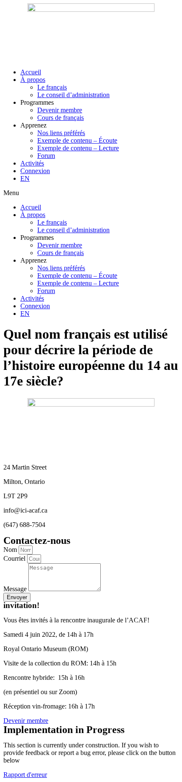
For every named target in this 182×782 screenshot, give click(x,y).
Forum (46, 155)
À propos (32, 79)
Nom (11, 549)
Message (15, 588)
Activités (32, 163)
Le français (52, 87)
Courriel (15, 558)
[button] (91, 193)
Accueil (30, 72)
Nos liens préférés (61, 132)
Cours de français (60, 117)
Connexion (35, 170)
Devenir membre (59, 110)
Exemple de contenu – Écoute (77, 140)
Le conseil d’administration (73, 94)
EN (25, 178)
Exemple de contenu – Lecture (78, 148)
